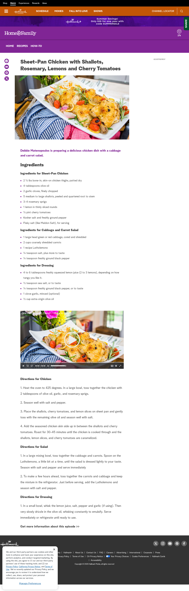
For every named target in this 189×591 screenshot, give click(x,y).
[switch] (48, 366)
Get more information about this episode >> (49, 526)
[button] (72, 339)
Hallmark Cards (158, 557)
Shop (5, 3)
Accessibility (96, 560)
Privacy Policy (63, 557)
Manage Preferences (30, 583)
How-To (36, 46)
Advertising (121, 553)
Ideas (44, 3)
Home (10, 46)
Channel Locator (163, 11)
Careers (109, 553)
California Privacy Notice (29, 567)
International (134, 553)
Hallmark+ (67, 553)
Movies (58, 11)
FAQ (101, 553)
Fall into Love (78, 11)
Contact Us (91, 553)
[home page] (20, 11)
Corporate (148, 553)
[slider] (72, 362)
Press (157, 553)
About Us (79, 553)
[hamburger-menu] (6, 11)
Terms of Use (78, 557)
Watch (13, 3)
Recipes (22, 46)
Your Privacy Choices (120, 557)
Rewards (35, 3)
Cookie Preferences (140, 557)
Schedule (42, 11)
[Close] (54, 549)
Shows (98, 11)
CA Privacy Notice (95, 557)
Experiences (24, 3)
